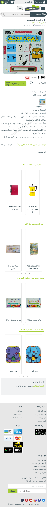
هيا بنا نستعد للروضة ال (33, 320)
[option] (23, 51)
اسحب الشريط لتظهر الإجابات (28, 113)
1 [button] (31, 217)
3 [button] (23, 217)
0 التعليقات (27, 25)
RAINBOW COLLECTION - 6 (32, 210)
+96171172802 (40, 466)
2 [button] (27, 217)
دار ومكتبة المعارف (38, 23)
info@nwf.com (11, 137)
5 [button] (16, 217)
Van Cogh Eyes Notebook (33, 267)
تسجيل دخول (38, 2)
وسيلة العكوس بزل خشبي (13, 267)
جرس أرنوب (34, 371)
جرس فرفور (13, 371)
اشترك (12, 491)
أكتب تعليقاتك (38, 386)
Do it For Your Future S (14, 208)
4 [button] (19, 217)
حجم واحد (36, 92)
